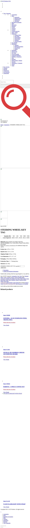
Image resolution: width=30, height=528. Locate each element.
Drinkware (14, 33)
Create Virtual (16, 282)
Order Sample (9, 282)
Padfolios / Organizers (16, 56)
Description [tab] (5, 270)
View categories (6, 523)
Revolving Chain (4, 280)
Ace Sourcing (6, 72)
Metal (21, 278)
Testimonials (6, 73)
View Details (6, 325)
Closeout (14, 28)
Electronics (14, 44)
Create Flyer (3, 282)
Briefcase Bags (18, 18)
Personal (13, 59)
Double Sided (21, 277)
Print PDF (5, 283)
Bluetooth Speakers (19, 46)
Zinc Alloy (6, 281)
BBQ (13, 23)
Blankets (14, 26)
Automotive (14, 14)
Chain (5, 277)
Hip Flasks (17, 36)
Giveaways (3, 278)
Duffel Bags (17, 19)
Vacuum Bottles (18, 41)
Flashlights (14, 50)
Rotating (13, 280)
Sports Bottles (18, 37)
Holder (7, 278)
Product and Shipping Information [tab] (10, 271)
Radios (16, 49)
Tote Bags (17, 21)
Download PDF (11, 283)
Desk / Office (15, 32)
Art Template (25, 283)
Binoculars (14, 25)
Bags (13, 16)
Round (17, 280)
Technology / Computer (17, 63)
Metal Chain (26, 278)
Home (2, 124)
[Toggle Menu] (1, 11)
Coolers (13, 30)
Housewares (14, 51)
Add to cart (3, 267)
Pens (13, 58)
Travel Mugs (17, 39)
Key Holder (12, 278)
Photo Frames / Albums (17, 60)
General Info (6, 70)
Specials (13, 61)
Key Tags (14, 53)
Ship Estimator (19, 283)
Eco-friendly (14, 42)
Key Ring (17, 278)
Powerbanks (17, 47)
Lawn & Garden (15, 54)
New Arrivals (6, 67)
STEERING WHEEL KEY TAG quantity (10, 266)
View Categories (7, 13)
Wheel (2, 281)
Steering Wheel (22, 280)
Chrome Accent (10, 277)
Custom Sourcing (15, 31)
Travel (13, 64)
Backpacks (17, 17)
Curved (16, 277)
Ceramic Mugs (18, 35)
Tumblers (17, 40)
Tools (13, 65)
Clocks (13, 27)
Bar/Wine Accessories (16, 22)
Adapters (16, 45)
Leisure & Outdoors (16, 55)
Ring (10, 280)
